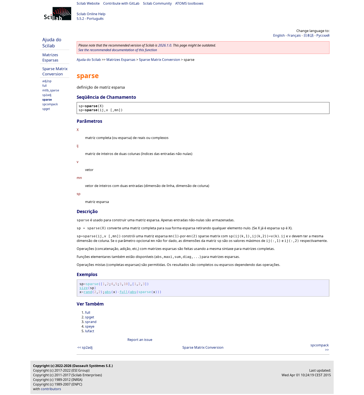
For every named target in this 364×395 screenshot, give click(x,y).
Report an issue (139, 339)
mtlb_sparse (50, 90)
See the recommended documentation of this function (117, 50)
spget (46, 109)
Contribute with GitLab (121, 3)
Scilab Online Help (91, 14)
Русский (322, 35)
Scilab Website (88, 3)
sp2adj (46, 95)
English (279, 35)
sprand (90, 321)
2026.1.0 (164, 45)
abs (108, 292)
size (83, 288)
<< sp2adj (84, 347)
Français (294, 35)
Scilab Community (157, 3)
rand (88, 292)
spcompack (50, 104)
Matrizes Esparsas (50, 57)
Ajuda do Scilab (51, 42)
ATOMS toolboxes (189, 3)
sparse (47, 99)
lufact (89, 331)
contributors (51, 389)
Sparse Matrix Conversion (55, 71)
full (44, 86)
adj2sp (46, 81)
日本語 (309, 35)
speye (89, 326)
